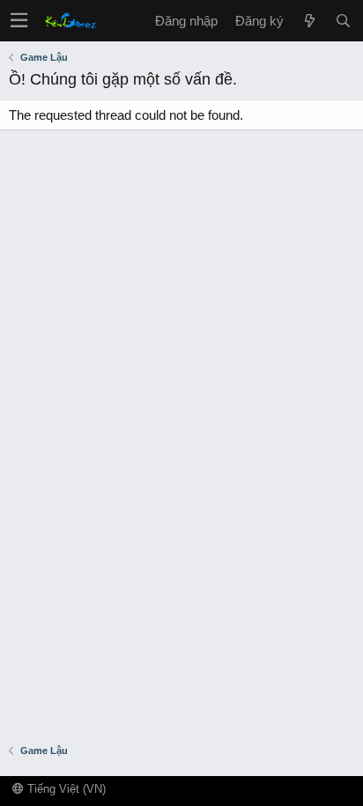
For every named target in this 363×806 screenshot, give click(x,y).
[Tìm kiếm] (342, 20)
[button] (19, 20)
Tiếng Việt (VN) (65, 788)
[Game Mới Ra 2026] (309, 20)
